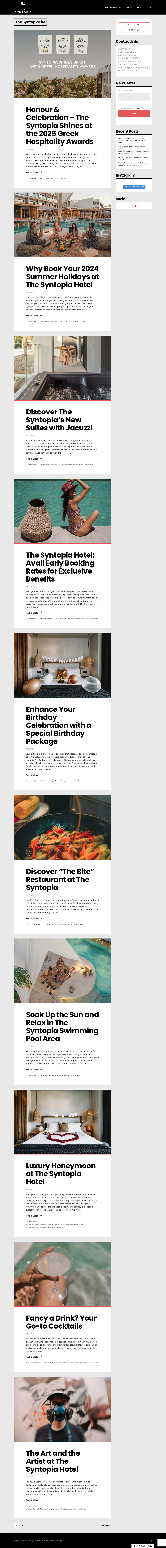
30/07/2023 (30, 1189)
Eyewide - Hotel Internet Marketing (49, 1540)
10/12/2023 (30, 586)
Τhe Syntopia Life (31, 178)
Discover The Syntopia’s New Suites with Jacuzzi (59, 420)
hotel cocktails (48, 1363)
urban (77, 1509)
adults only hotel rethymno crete (50, 321)
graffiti (37, 1509)
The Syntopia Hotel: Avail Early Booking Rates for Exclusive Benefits (61, 567)
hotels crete (64, 321)
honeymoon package (40, 1225)
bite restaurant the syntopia (52, 924)
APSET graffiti (30, 1509)
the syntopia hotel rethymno (76, 321)
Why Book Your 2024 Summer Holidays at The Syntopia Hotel (63, 277)
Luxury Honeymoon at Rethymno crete (71, 1225)
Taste (27, 924)
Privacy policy (140, 108)
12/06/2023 (30, 1333)
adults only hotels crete (47, 619)
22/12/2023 (30, 435)
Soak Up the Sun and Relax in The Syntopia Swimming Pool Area (63, 1027)
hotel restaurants (67, 924)
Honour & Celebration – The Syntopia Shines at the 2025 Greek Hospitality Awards (60, 125)
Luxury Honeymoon (53, 1225)
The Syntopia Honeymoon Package (36, 1228)
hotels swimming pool (54, 1075)
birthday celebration (46, 781)
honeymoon (29, 1225)
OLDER (105, 1525)
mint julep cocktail (71, 1363)
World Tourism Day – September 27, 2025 (132, 147)
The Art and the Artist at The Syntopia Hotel (53, 1461)
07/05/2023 (30, 1477)
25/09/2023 (30, 1046)
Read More (32, 172)
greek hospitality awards (47, 178)
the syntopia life (78, 924)
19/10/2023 (30, 895)
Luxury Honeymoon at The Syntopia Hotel (61, 1174)
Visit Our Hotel (134, 24)
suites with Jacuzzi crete (68, 464)
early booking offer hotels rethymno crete (67, 619)
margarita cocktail (59, 1363)
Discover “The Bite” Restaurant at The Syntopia (60, 879)
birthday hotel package (60, 781)
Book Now (134, 30)
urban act (83, 1509)
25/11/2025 (30, 149)
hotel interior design (46, 1509)
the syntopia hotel (61, 178)
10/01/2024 (30, 292)
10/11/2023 (30, 749)
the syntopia (65, 1075)
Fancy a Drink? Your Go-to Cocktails (62, 1322)
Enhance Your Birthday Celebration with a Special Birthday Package (59, 725)
